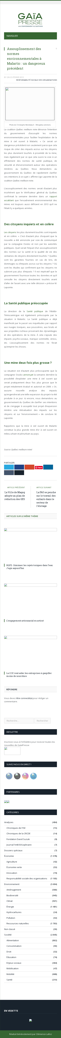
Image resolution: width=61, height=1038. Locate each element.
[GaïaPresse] (31, 18)
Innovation (12, 872)
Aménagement (14, 889)
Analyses (8, 822)
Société (8, 934)
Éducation (11, 957)
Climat (10, 900)
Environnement (11, 884)
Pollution (11, 917)
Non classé (9, 929)
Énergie (10, 906)
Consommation (14, 945)
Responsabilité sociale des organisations (36, 80)
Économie (9, 855)
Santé (9, 979)
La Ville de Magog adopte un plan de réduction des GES (14, 496)
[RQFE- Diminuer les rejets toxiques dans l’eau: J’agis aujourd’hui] (30, 545)
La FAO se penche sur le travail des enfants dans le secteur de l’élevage (46, 499)
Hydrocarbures (14, 912)
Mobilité (10, 974)
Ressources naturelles (18, 923)
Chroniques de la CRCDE (18, 833)
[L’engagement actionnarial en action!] (30, 600)
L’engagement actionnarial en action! (25, 620)
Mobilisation (13, 968)
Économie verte (14, 867)
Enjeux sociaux (14, 962)
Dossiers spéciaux (13, 850)
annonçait (28, 374)
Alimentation (13, 940)
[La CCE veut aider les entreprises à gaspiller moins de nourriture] (30, 653)
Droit (9, 951)
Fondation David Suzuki (18, 839)
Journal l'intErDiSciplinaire (19, 844)
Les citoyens (10, 232)
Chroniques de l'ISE (16, 827)
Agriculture (12, 861)
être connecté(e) (24, 698)
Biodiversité (12, 895)
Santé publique (35, 311)
